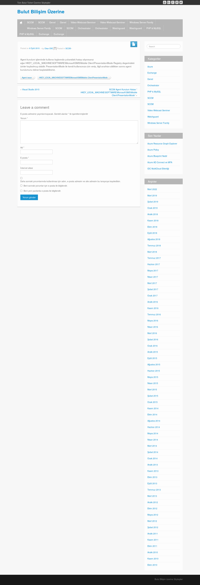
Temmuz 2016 (154, 314)
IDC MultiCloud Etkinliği (158, 168)
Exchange (44, 34)
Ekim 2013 (152, 477)
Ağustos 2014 (153, 420)
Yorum (24, 118)
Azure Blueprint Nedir (157, 155)
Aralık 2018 (152, 214)
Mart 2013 (152, 495)
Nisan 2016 (152, 326)
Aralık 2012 (152, 502)
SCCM (30, 22)
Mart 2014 (152, 445)
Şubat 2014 (152, 452)
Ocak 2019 (152, 207)
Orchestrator (84, 28)
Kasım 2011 (152, 539)
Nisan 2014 (152, 439)
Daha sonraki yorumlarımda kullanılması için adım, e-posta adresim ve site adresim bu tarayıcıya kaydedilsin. (70, 181)
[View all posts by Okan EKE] (55, 48)
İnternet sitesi (26, 167)
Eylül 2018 (152, 232)
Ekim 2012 (152, 508)
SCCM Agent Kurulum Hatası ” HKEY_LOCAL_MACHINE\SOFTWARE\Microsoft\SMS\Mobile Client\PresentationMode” (109, 92)
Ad (22, 147)
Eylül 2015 (152, 358)
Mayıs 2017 (152, 270)
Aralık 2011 (152, 533)
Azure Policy (153, 149)
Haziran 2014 (153, 427)
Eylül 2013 (152, 483)
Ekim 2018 (152, 226)
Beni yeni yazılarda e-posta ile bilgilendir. (42, 190)
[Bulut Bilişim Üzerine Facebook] (173, 2)
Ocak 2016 (152, 345)
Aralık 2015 (152, 351)
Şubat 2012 (152, 527)
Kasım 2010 (152, 558)
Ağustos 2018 (153, 239)
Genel (52, 22)
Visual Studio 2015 (30, 89)
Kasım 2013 (152, 470)
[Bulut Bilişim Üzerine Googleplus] (168, 2)
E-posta (24, 157)
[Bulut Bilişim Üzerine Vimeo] (177, 2)
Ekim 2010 (152, 564)
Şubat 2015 (152, 395)
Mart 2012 (152, 520)
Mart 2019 (152, 195)
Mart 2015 (152, 389)
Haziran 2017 (153, 264)
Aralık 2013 (152, 464)
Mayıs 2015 (152, 377)
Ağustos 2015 (153, 364)
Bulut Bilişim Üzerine (40, 11)
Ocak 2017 (152, 295)
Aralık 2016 (152, 301)
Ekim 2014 (152, 414)
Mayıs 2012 (152, 514)
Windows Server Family (141, 22)
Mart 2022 (152, 189)
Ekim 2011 (152, 545)
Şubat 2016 (152, 339)
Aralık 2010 (152, 552)
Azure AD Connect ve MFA (159, 162)
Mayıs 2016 (152, 320)
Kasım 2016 (152, 308)
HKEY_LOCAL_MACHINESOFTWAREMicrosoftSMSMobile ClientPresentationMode (73, 77)
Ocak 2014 (152, 458)
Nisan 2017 (152, 276)
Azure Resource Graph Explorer (162, 143)
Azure (150, 66)
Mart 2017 (152, 283)
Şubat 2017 (152, 289)
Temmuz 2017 (154, 257)
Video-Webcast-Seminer (83, 22)
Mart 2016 (152, 333)
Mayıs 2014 (152, 433)
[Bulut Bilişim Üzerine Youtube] (164, 2)
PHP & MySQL (153, 28)
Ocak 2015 (152, 402)
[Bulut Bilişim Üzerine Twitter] (181, 2)
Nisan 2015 (152, 383)
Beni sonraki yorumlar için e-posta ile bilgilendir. (45, 185)
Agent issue (27, 77)
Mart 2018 (152, 251)
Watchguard (118, 28)
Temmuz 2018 (154, 245)
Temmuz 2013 (154, 489)
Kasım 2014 (152, 408)
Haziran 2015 (153, 370)
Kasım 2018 (152, 220)
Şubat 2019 (152, 201)
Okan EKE (49, 48)
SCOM (58, 28)
